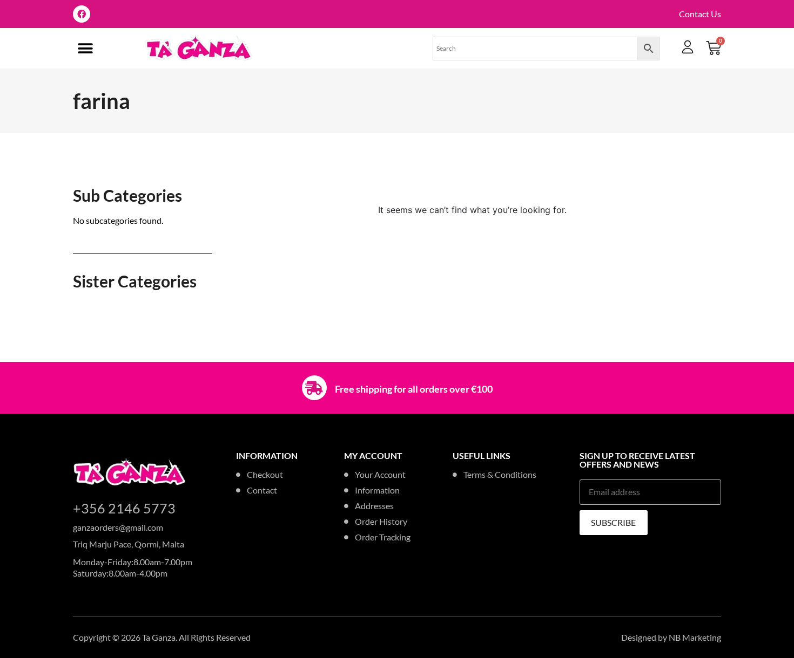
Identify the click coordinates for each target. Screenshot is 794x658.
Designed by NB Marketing (671, 637)
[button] (85, 48)
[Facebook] (81, 14)
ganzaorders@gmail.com (118, 527)
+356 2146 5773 (124, 508)
